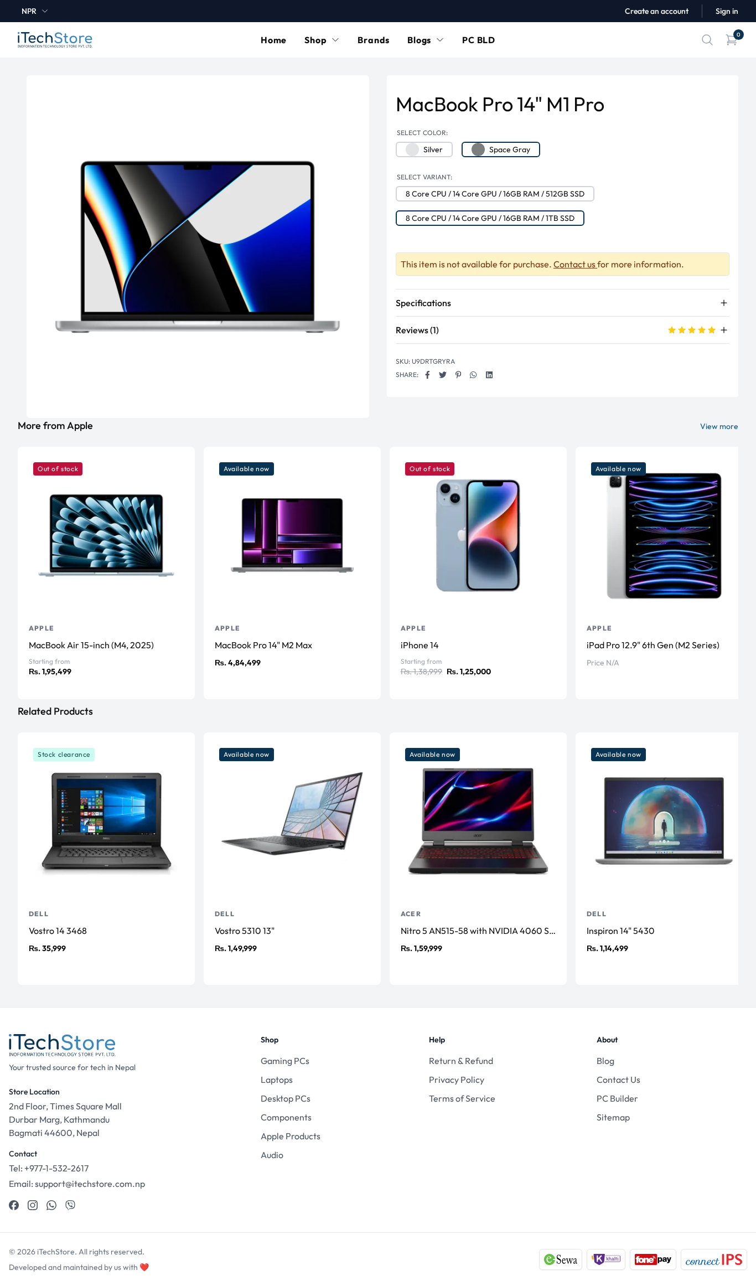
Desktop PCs (285, 1098)
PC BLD (478, 39)
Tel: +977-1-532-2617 (49, 1168)
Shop (315, 39)
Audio (272, 1154)
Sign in (727, 11)
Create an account (656, 11)
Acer (411, 914)
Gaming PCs (285, 1060)
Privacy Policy (456, 1079)
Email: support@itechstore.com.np (77, 1183)
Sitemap (613, 1117)
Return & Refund (461, 1060)
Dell (39, 914)
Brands (374, 39)
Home (274, 39)
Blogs (419, 39)
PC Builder (617, 1098)
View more (719, 426)
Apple (41, 628)
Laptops (277, 1079)
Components (286, 1117)
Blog (605, 1060)
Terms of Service (462, 1098)
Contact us (575, 264)
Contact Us (618, 1079)
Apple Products (290, 1136)
